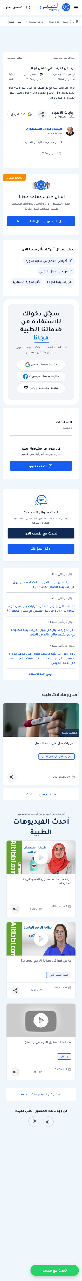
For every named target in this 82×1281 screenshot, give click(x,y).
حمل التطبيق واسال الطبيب (44, 221)
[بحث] (28, 7)
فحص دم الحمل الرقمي (56, 271)
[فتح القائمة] (75, 7)
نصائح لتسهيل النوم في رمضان (47, 1042)
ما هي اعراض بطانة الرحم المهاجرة (45, 961)
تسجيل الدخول (12, 7)
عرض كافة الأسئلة (41, 674)
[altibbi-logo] (55, 7)
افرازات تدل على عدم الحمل (54, 743)
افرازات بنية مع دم (60, 281)
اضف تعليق (38, 465)
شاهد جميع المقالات (41, 794)
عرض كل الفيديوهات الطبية (41, 1094)
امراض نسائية (36, 22)
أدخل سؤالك (41, 548)
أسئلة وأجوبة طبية (59, 22)
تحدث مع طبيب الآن (41, 533)
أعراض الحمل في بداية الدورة (46, 261)
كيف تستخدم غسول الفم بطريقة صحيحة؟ (46, 881)
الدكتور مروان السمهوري (44, 128)
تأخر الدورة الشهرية (26, 281)
